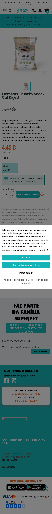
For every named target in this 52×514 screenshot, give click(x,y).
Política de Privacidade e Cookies (20, 279)
